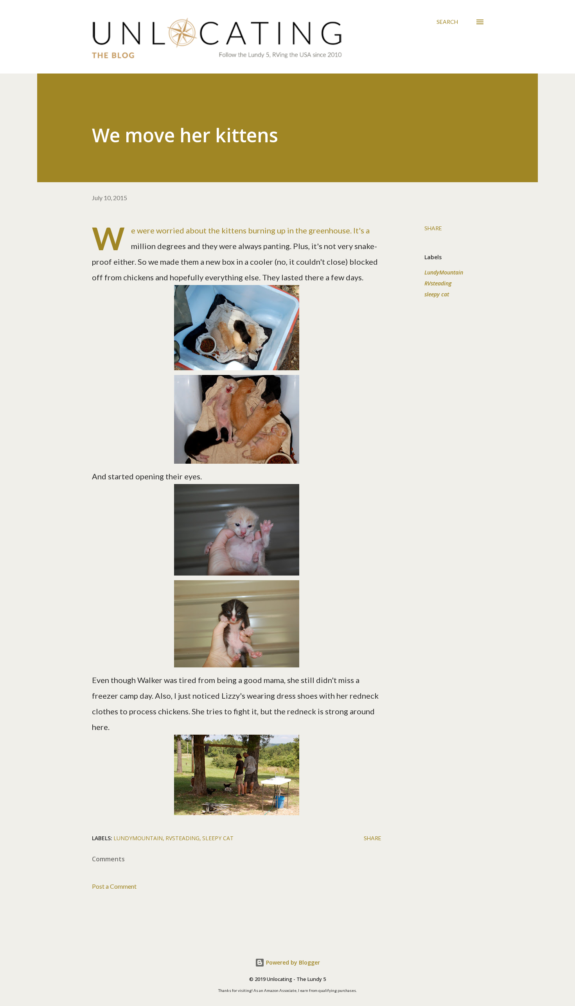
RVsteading (437, 283)
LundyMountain (443, 272)
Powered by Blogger (292, 962)
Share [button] (433, 228)
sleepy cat (436, 294)
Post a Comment (114, 886)
